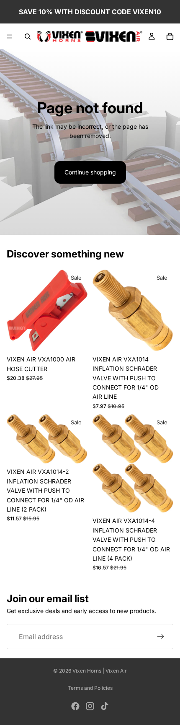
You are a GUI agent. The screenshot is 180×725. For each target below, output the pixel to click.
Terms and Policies (90, 688)
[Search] (27, 36)
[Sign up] (161, 637)
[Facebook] (75, 706)
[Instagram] (90, 706)
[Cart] (170, 36)
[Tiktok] (105, 706)
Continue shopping (90, 172)
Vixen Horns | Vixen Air (99, 671)
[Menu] (9, 36)
